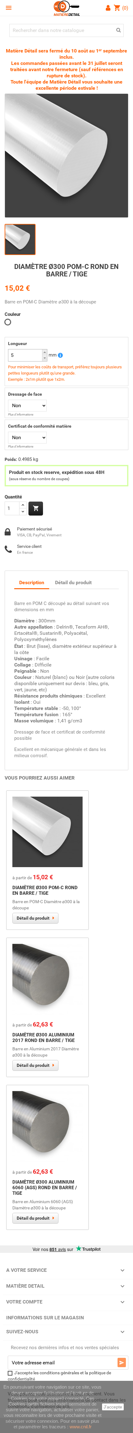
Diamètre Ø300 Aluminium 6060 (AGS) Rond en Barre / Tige (44, 1187)
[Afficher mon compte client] (109, 8)
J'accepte (113, 1406)
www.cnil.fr (81, 1426)
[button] (44, 352)
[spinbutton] (27, 355)
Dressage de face (25, 394)
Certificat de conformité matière (39, 426)
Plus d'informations (20, 414)
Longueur (17, 343)
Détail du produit (33, 918)
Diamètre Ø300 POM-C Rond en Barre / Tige (45, 890)
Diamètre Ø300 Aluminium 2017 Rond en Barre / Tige (43, 1037)
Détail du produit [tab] (73, 582)
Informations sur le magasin (45, 1318)
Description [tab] (31, 582)
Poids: (11, 459)
